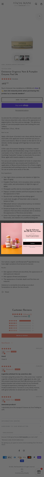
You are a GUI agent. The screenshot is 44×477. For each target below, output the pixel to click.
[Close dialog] (41, 224)
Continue (32, 243)
